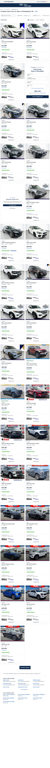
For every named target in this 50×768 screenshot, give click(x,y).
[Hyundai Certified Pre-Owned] (35, 539)
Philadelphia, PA (15, 9)
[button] (4, 56)
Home (1, 9)
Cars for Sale (7, 9)
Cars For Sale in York (22, 697)
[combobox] (8, 15)
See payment (4, 47)
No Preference (12, 208)
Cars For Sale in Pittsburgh (39, 694)
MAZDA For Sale (36, 680)
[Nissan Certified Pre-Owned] (11, 539)
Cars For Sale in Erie (37, 697)
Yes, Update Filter (12, 205)
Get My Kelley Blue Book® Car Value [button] (37, 88)
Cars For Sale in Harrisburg (24, 694)
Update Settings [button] (43, 93)
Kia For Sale (20, 680)
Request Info (11, 59)
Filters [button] (20, 15)
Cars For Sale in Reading (8, 697)
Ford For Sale (6, 680)
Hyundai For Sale (22, 683)
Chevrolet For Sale (7, 683)
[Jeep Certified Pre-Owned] (35, 378)
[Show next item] (22, 203)
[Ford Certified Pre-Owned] (35, 56)
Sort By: (37, 19)
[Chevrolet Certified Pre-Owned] (11, 56)
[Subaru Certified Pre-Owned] (35, 257)
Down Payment (29, 81)
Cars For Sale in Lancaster (9, 701)
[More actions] (22, 60)
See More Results (25, 667)
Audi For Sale (36, 683)
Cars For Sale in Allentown (9, 694)
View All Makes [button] (24, 689)
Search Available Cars (37, 96)
